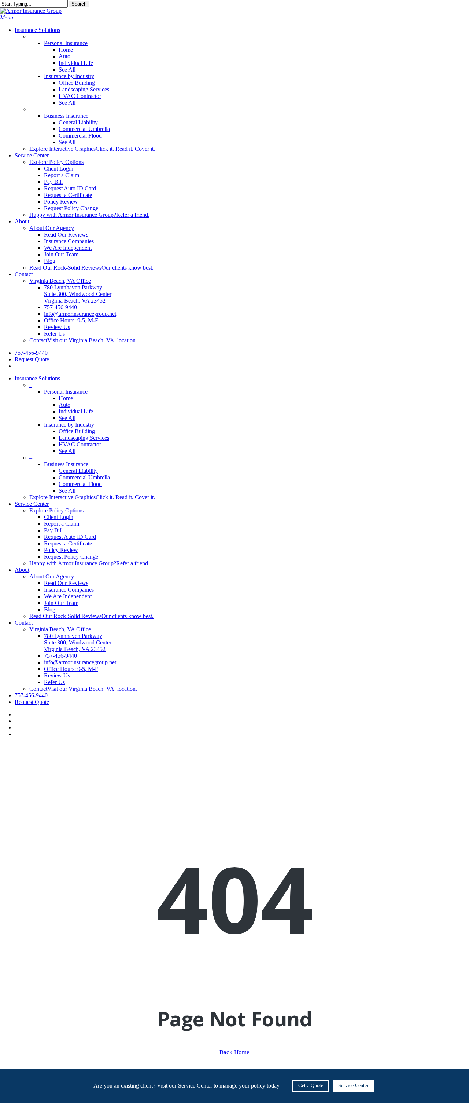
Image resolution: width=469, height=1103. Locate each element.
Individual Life (76, 411)
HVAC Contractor (80, 444)
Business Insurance (66, 464)
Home (66, 398)
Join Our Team (61, 603)
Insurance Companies (69, 590)
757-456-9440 (31, 695)
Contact (24, 623)
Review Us (57, 675)
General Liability (78, 471)
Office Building (77, 431)
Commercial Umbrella (84, 477)
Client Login (58, 517)
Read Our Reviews (66, 583)
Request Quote (32, 702)
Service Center (32, 504)
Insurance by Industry (69, 424)
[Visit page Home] (31, 11)
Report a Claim (61, 524)
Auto (64, 405)
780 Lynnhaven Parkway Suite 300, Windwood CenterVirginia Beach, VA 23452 (77, 642)
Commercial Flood (80, 484)
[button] (6, 17)
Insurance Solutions (37, 378)
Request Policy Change (71, 557)
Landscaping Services (84, 438)
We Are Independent (68, 596)
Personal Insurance (66, 391)
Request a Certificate (68, 543)
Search (78, 4)
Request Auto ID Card (70, 537)
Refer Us (54, 682)
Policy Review (61, 550)
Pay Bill (53, 530)
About (22, 570)
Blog (49, 609)
